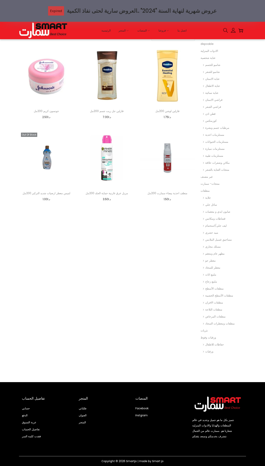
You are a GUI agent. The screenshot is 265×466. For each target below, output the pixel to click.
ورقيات (209, 351)
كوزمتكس (211, 121)
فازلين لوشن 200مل (167, 111)
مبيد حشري (211, 233)
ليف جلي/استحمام (216, 226)
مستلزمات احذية (214, 135)
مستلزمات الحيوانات (216, 142)
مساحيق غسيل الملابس (218, 240)
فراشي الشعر (213, 107)
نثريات (204, 330)
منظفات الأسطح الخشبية (219, 295)
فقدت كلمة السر (31, 436)
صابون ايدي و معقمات (217, 212)
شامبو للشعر (212, 72)
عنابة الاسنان (212, 79)
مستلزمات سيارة (215, 149)
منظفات (205, 191)
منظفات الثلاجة (213, 309)
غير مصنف (207, 177)
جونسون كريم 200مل (46, 111)
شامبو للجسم (212, 65)
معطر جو (210, 261)
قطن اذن (210, 114)
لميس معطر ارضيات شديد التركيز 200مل (46, 193)
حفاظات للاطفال (214, 344)
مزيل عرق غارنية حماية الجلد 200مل (107, 193)
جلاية (208, 198)
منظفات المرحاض (215, 316)
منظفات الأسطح (214, 288)
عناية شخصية (208, 58)
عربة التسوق (29, 422)
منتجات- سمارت (210, 184)
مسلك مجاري (213, 247)
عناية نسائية (211, 93)
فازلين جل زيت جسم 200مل (107, 111)
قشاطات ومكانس (215, 219)
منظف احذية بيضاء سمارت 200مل (167, 193)
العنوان (83, 415)
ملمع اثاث (210, 274)
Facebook (142, 408)
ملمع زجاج (211, 281)
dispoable (207, 44)
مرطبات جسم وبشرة (217, 128)
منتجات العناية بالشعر (217, 170)
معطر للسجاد (212, 268)
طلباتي (83, 408)
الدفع (25, 415)
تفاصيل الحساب (31, 429)
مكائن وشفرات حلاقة (217, 163)
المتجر (82, 422)
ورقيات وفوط (208, 337)
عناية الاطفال (212, 86)
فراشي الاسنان (214, 100)
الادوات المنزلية (209, 51)
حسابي (26, 408)
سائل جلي (211, 205)
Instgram (141, 415)
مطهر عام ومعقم (215, 254)
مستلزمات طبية (214, 156)
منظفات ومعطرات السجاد (220, 323)
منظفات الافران (214, 302)
